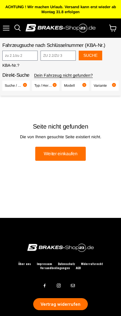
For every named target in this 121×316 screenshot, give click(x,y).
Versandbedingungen (55, 268)
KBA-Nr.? (10, 65)
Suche (90, 55)
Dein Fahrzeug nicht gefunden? (63, 75)
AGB (78, 268)
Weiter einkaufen (61, 153)
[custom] (44, 285)
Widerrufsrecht (92, 264)
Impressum (44, 264)
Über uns (24, 264)
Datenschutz (66, 264)
